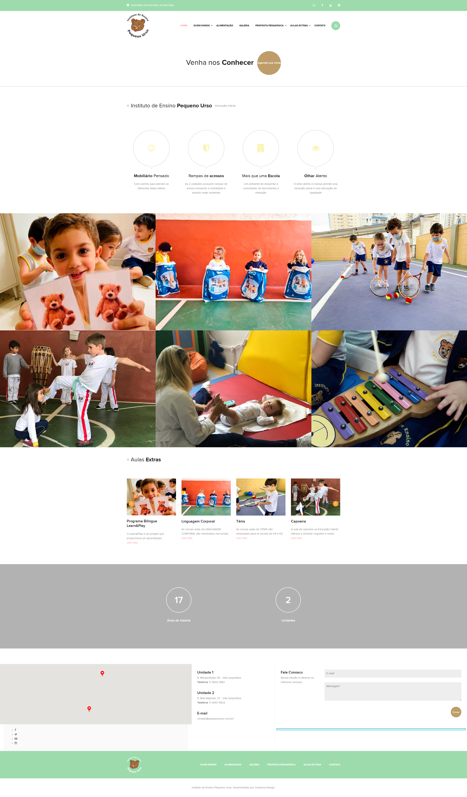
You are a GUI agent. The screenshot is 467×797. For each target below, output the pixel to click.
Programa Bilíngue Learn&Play (142, 523)
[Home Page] (134, 764)
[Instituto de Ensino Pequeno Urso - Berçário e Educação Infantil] (142, 25)
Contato (334, 764)
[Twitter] (16, 734)
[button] (89, 709)
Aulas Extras (312, 764)
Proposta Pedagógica (281, 764)
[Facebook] (322, 5)
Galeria (254, 764)
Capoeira (298, 521)
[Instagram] (339, 5)
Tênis (240, 521)
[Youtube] (330, 5)
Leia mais (132, 542)
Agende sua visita (269, 63)
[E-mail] (314, 5)
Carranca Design (265, 787)
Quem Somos (208, 764)
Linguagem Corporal (198, 521)
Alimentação (233, 764)
